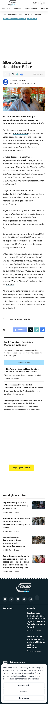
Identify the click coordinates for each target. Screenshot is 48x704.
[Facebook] (5, 599)
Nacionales (9, 18)
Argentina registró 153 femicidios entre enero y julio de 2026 (15, 505)
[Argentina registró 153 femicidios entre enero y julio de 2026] (38, 505)
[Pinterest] (17, 599)
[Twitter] (11, 599)
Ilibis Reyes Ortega (12, 512)
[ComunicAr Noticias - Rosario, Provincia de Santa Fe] (12, 3)
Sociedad (32, 18)
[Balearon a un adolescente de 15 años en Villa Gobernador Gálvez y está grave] (38, 521)
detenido (18, 319)
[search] (30, 2)
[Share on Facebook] (9, 74)
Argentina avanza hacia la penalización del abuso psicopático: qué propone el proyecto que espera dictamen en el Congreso (16, 562)
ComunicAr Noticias (19, 81)
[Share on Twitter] (13, 74)
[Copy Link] (17, 74)
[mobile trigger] (5, 3)
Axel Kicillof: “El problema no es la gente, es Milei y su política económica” (36, 642)
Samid (24, 133)
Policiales (20, 18)
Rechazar (24, 691)
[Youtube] (24, 599)
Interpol (10, 224)
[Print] (21, 74)
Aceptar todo (24, 685)
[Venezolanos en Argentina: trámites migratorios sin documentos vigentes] (38, 540)
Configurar (24, 698)
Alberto (17, 133)
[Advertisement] (24, 39)
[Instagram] (30, 599)
